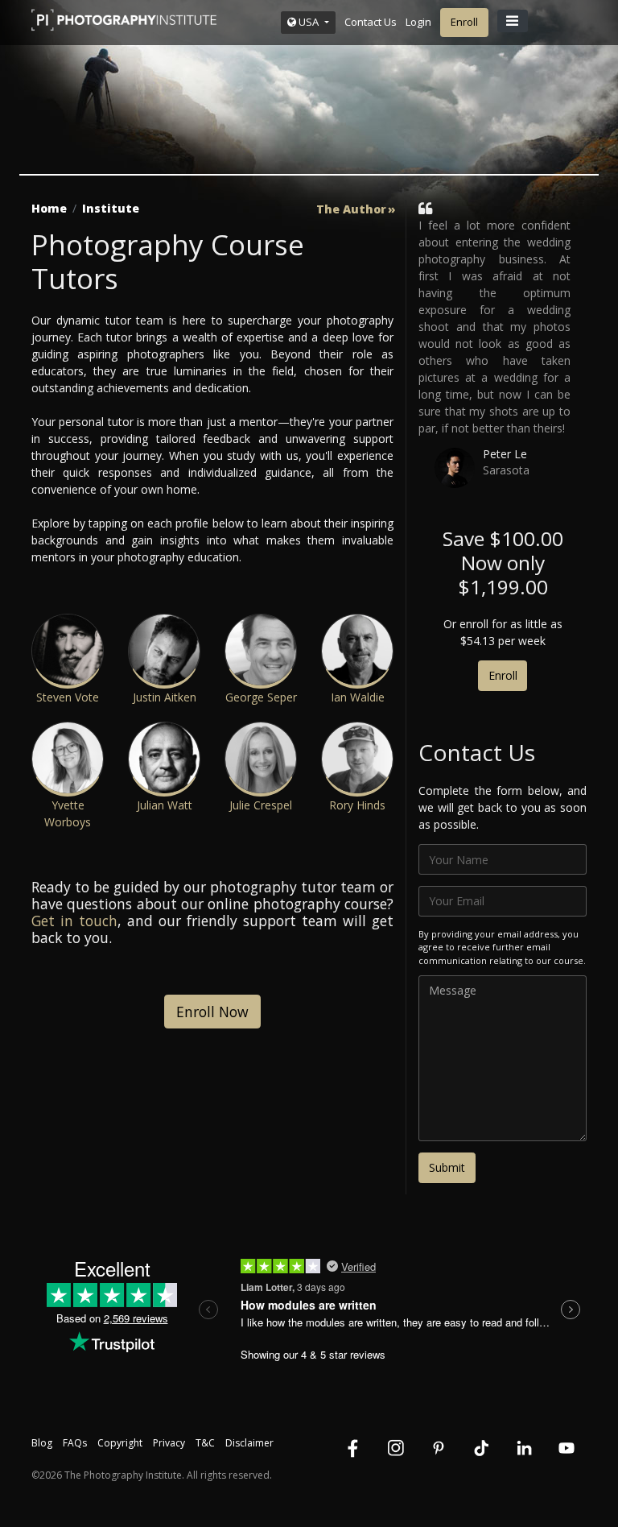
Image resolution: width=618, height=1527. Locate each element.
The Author (351, 209)
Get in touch (74, 920)
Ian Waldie (358, 697)
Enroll (464, 21)
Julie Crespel (260, 805)
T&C (205, 1443)
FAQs (75, 1443)
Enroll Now (212, 1011)
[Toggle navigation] (512, 21)
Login (418, 21)
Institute (110, 208)
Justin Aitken (164, 697)
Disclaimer (249, 1443)
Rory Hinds (357, 805)
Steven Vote (67, 697)
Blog (41, 1443)
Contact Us (370, 21)
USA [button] (308, 21)
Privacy (169, 1443)
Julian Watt (164, 805)
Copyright (119, 1443)
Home (49, 208)
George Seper (261, 697)
